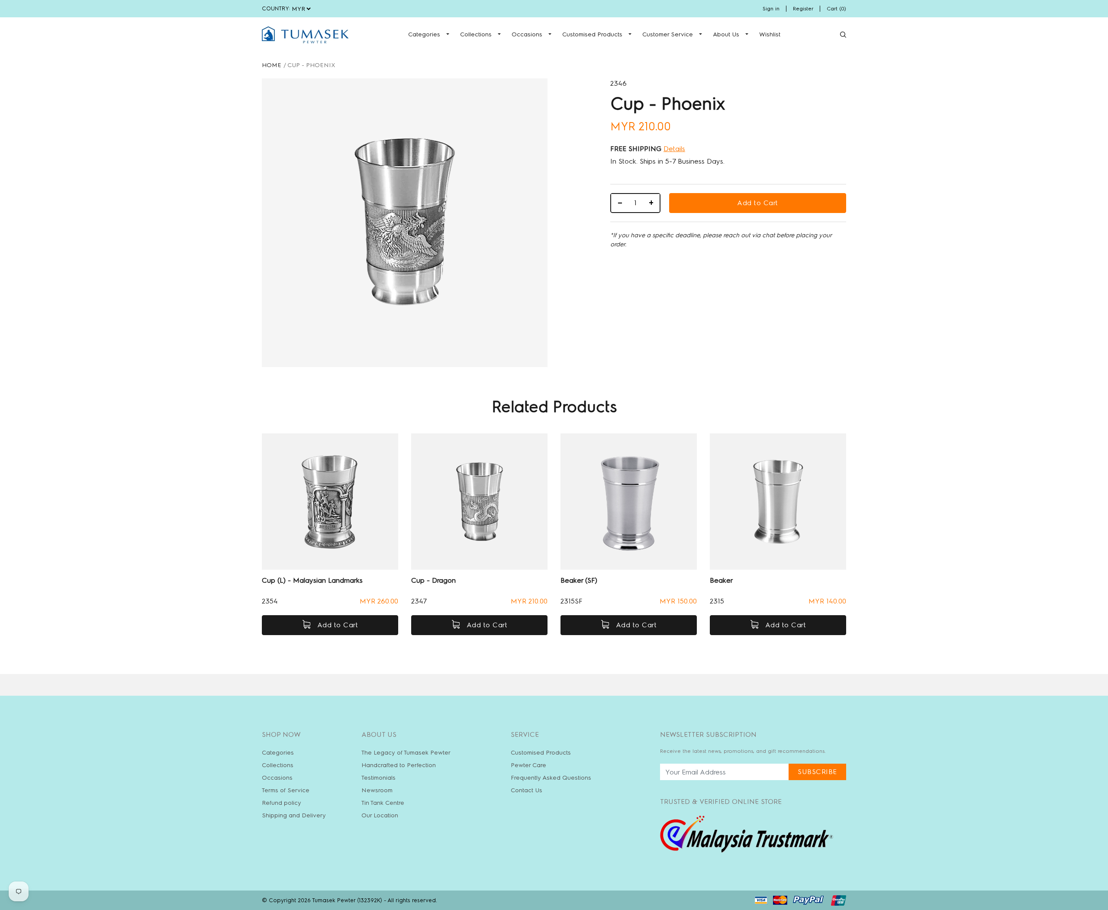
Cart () (836, 9)
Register (803, 9)
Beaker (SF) (578, 580)
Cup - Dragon (433, 580)
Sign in (771, 9)
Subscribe (817, 772)
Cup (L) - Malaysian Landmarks (312, 580)
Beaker (721, 580)
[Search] (843, 35)
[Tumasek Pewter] (305, 34)
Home (271, 65)
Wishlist (769, 34)
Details (674, 149)
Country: (276, 8)
